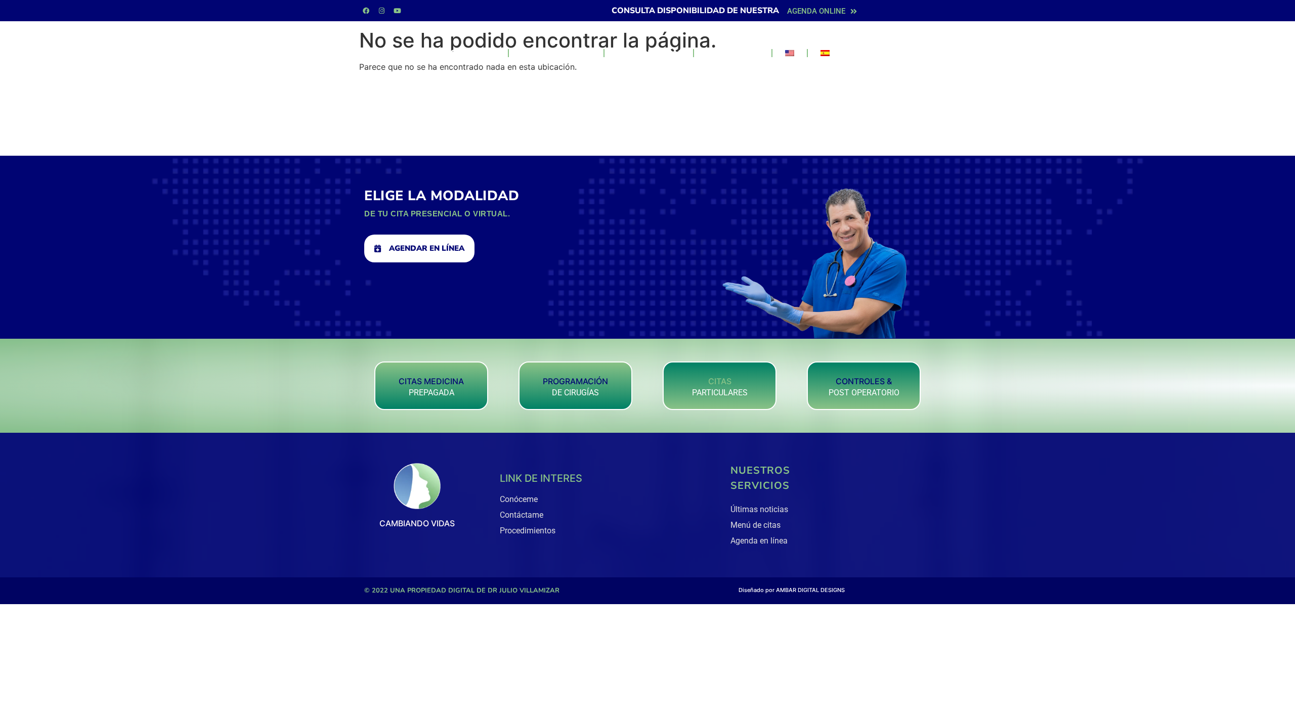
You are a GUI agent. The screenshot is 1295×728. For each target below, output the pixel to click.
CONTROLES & (864, 381)
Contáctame (732, 53)
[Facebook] (365, 10)
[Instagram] (381, 10)
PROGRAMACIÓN (575, 381)
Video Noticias (649, 53)
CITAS (719, 381)
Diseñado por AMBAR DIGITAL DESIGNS (792, 590)
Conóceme (474, 53)
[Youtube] (397, 10)
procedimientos (556, 53)
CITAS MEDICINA (431, 381)
